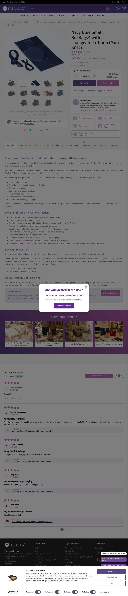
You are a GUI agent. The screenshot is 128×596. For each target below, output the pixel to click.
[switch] (57, 592)
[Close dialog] (86, 287)
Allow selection (111, 577)
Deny (111, 583)
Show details (104, 592)
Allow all (111, 571)
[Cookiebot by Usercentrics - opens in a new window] (13, 592)
